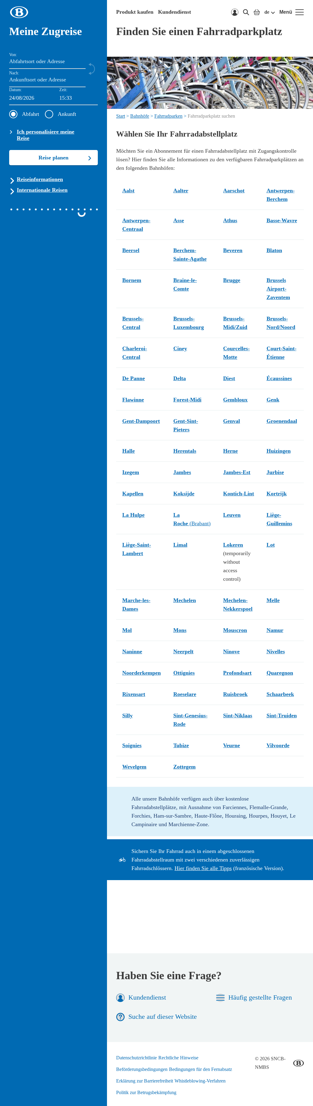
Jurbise (275, 472)
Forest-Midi (187, 400)
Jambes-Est (236, 472)
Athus (230, 220)
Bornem (131, 280)
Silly (127, 715)
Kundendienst (174, 12)
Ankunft (67, 114)
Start (120, 116)
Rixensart (133, 694)
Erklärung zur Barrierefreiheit (144, 1080)
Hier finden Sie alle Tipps (203, 868)
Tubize (181, 745)
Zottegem (184, 767)
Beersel (130, 250)
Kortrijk (277, 494)
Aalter (180, 190)
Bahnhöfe (139, 116)
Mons (179, 630)
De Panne (133, 378)
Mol (127, 630)
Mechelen (184, 600)
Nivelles (276, 651)
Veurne (231, 745)
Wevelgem (134, 767)
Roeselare (184, 694)
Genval (231, 421)
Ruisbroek (235, 694)
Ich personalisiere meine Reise (45, 135)
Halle (128, 451)
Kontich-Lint (238, 494)
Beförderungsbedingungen (142, 1069)
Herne (230, 451)
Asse (178, 220)
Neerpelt (183, 651)
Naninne (132, 651)
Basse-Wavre (282, 220)
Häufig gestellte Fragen (260, 997)
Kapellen (132, 494)
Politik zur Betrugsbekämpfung (146, 1092)
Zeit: (63, 89)
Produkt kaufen (134, 12)
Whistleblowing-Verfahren (200, 1080)
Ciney (180, 348)
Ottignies (184, 673)
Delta (179, 378)
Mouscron (235, 630)
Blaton (274, 250)
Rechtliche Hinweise (178, 1057)
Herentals (184, 451)
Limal (180, 545)
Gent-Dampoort (141, 421)
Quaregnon (280, 673)
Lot (271, 545)
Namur (275, 630)
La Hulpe (133, 515)
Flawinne (133, 400)
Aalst (128, 190)
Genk (273, 400)
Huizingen (279, 451)
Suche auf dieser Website (162, 1016)
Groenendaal (282, 421)
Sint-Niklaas (237, 715)
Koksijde (183, 494)
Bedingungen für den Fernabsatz (200, 1069)
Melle (273, 600)
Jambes (182, 472)
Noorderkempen (141, 673)
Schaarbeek (280, 694)
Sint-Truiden (282, 715)
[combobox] (78, 98)
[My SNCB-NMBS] (234, 12)
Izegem (130, 472)
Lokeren (233, 545)
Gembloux (235, 400)
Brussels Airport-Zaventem (278, 288)
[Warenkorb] (257, 12)
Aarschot (234, 190)
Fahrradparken (168, 116)
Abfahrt (30, 114)
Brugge (231, 280)
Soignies (132, 745)
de (266, 12)
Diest (229, 378)
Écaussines (279, 378)
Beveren (232, 250)
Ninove (231, 651)
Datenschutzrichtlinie (136, 1057)
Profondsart (237, 673)
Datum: (15, 89)
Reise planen (53, 158)
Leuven (232, 515)
